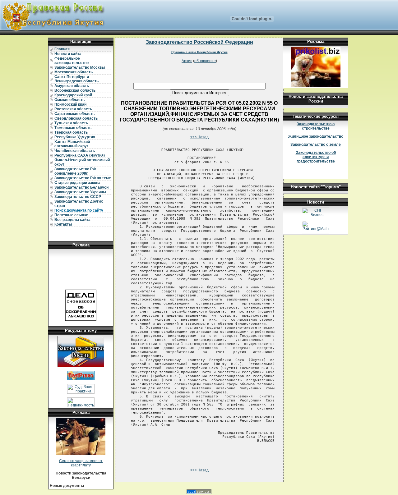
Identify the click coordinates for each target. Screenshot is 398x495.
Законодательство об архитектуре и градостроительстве (316, 156)
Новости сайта (67, 54)
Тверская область (71, 132)
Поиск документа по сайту (78, 210)
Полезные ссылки (71, 215)
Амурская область (71, 86)
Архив (187, 61)
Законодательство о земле (315, 144)
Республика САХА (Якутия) (79, 155)
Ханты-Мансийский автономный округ (72, 144)
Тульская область (71, 123)
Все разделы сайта (72, 220)
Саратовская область (74, 114)
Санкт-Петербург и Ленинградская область (76, 79)
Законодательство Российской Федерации (199, 42)
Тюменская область (72, 128)
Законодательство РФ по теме (82, 178)
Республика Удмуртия (74, 137)
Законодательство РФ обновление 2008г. (75, 171)
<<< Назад (199, 137)
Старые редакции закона (77, 183)
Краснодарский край (73, 95)
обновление (205, 61)
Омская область (69, 100)
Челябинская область (74, 151)
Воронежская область (74, 90)
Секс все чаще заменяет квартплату (81, 463)
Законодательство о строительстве (316, 126)
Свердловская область (76, 118)
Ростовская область (73, 109)
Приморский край (70, 104)
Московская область (73, 72)
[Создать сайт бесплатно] (199, 493)
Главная (62, 49)
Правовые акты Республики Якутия (199, 52)
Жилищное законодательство (315, 136)
